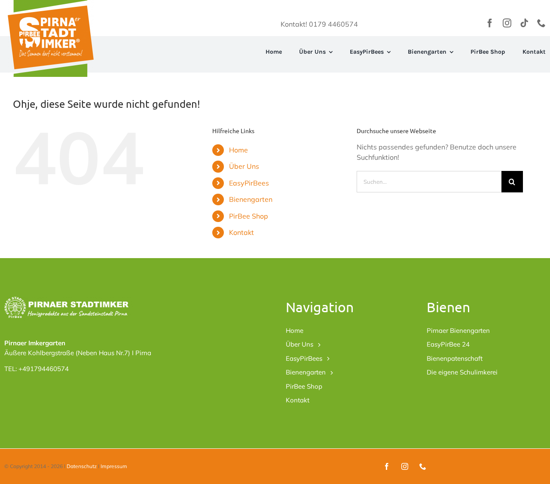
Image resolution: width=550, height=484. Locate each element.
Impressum (114, 466)
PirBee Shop (248, 216)
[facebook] (490, 23)
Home (238, 150)
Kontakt (241, 232)
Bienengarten (250, 199)
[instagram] (507, 23)
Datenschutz (82, 466)
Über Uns (244, 166)
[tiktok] (524, 23)
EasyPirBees (249, 183)
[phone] (541, 23)
